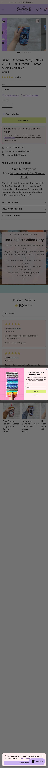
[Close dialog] (46, 369)
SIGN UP (36, 391)
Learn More (25, 758)
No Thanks (36, 395)
